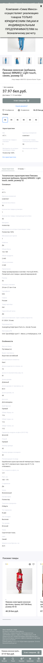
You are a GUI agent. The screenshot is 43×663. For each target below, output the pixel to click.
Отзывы (21, 169)
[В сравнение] (30, 564)
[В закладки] (33, 564)
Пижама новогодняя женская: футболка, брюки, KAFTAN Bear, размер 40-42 (19, 604)
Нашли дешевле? (21, 106)
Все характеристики (9, 157)
